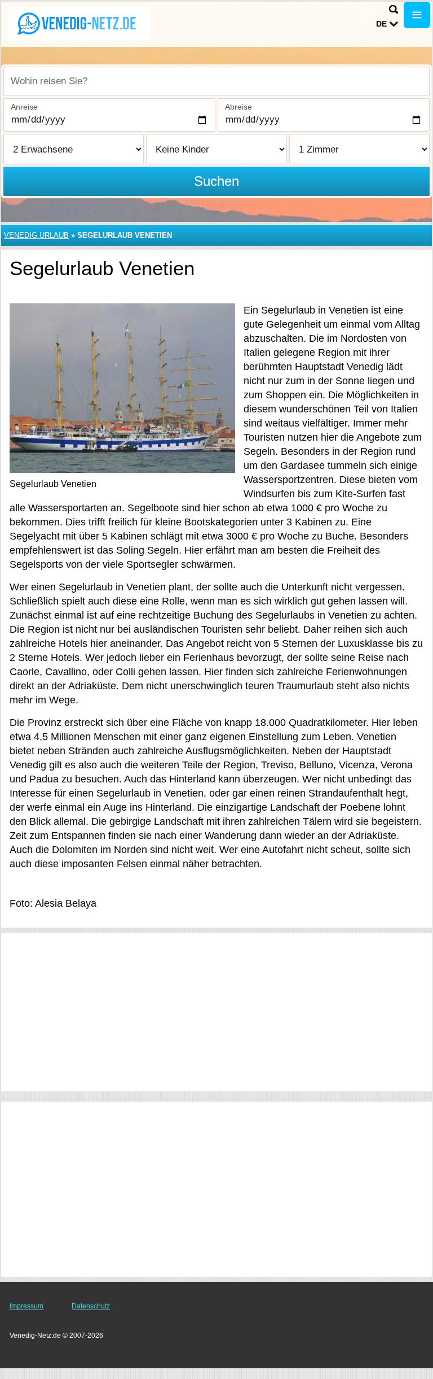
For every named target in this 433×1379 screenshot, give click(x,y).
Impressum (26, 1306)
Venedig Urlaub (36, 235)
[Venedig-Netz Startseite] (78, 23)
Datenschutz (91, 1306)
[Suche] (393, 9)
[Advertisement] (216, 1012)
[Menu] (417, 15)
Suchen (216, 181)
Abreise (238, 106)
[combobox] (216, 81)
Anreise (24, 106)
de (381, 23)
